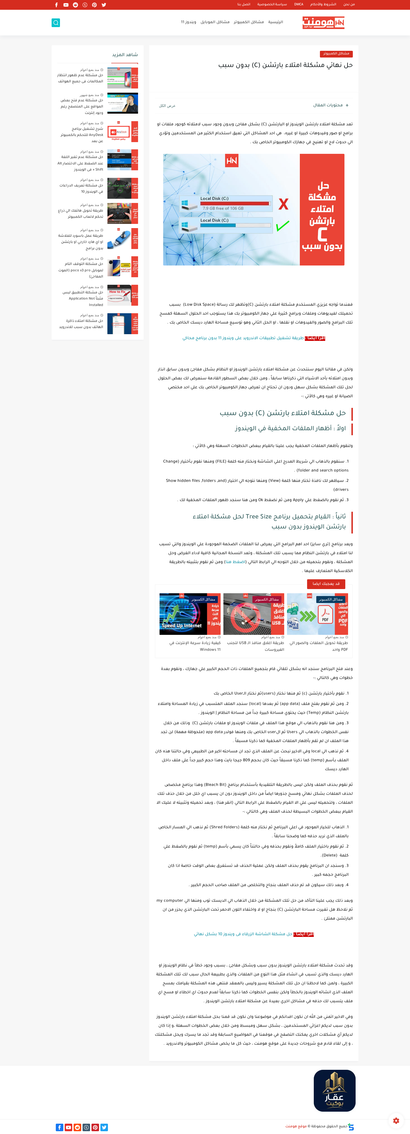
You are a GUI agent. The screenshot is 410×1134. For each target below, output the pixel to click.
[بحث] (56, 22)
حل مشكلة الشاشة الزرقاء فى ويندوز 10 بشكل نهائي (243, 934)
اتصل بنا (243, 5)
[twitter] (103, 5)
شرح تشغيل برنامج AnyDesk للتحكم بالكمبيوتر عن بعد (82, 135)
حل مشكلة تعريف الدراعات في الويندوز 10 (81, 189)
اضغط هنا (235, 562)
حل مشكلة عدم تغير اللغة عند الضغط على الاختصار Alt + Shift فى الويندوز (80, 163)
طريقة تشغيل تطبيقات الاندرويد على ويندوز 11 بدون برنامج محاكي (243, 338)
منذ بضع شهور (89, 95)
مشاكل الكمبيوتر (249, 22)
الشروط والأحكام (323, 5)
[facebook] (56, 5)
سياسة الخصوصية (272, 5)
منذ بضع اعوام (334, 637)
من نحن (349, 5)
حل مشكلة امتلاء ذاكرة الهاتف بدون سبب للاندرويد (81, 324)
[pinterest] (94, 5)
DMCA (298, 5)
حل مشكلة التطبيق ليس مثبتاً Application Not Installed (82, 299)
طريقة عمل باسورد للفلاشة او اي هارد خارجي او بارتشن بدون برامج (80, 242)
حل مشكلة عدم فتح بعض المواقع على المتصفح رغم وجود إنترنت (82, 107)
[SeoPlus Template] (351, 1127)
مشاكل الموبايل (215, 22)
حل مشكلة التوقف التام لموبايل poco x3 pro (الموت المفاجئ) (80, 270)
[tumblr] (84, 5)
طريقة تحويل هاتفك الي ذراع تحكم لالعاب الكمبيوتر (80, 214)
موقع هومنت (296, 1127)
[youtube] (65, 5)
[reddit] (75, 5)
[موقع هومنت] (323, 22)
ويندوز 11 (188, 22)
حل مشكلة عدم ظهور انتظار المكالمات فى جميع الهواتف (80, 79)
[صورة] (122, 78)
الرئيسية (275, 22)
